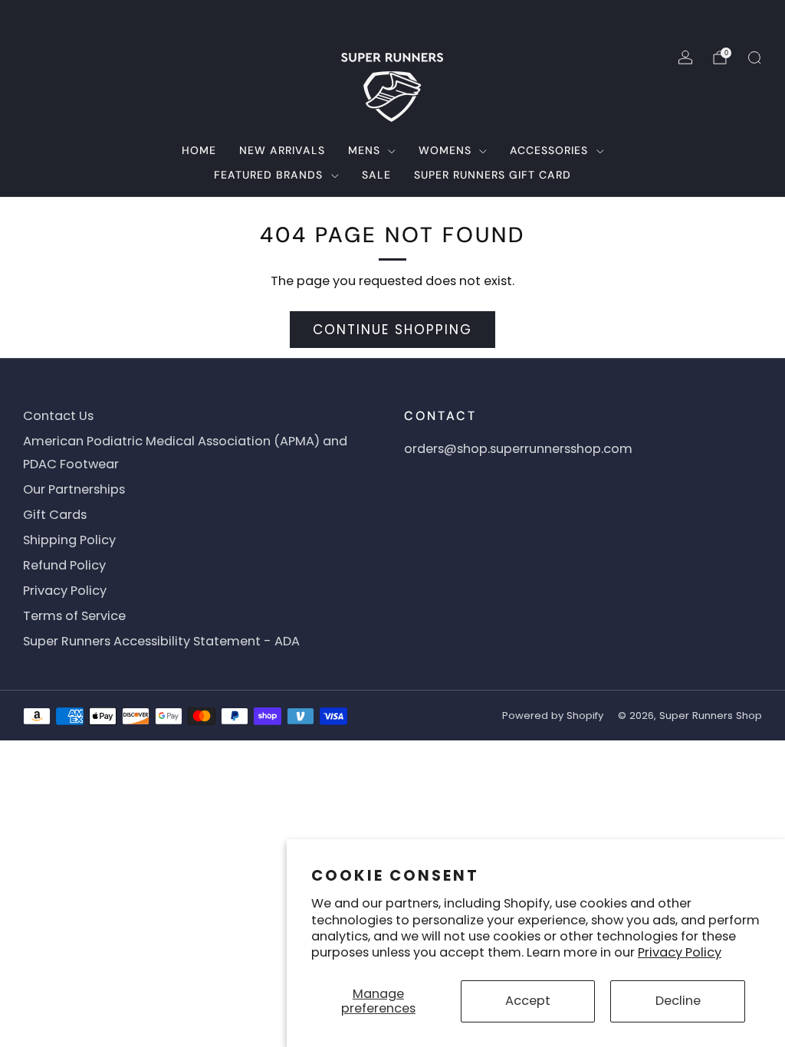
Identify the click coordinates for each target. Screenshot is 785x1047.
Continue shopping (392, 329)
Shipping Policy (69, 540)
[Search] (754, 57)
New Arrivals (282, 150)
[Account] (685, 57)
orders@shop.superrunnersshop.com (518, 449)
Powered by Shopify (552, 715)
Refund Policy (64, 565)
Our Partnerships (74, 489)
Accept (527, 1000)
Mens (364, 150)
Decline (678, 1000)
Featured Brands (268, 175)
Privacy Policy (679, 952)
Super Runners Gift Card (492, 175)
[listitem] (392, 18)
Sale (376, 175)
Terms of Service (74, 616)
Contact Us (58, 416)
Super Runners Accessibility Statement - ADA (161, 641)
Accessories (549, 150)
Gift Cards (55, 515)
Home (199, 150)
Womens (445, 150)
